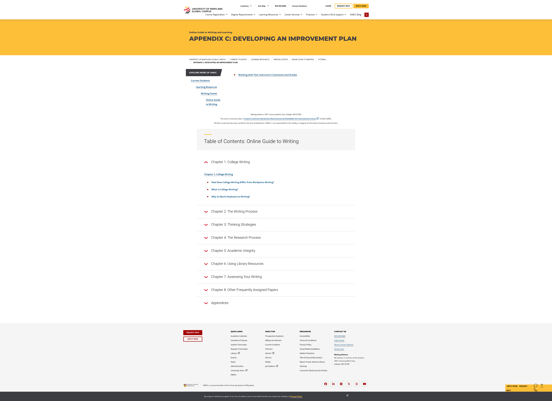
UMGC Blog (355, 14)
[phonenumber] (535, 390)
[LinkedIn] (334, 383)
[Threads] (357, 383)
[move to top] (542, 386)
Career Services (292, 14)
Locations (244, 6)
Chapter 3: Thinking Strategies (233, 225)
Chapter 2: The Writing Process (234, 211)
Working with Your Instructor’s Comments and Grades (267, 74)
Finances (310, 14)
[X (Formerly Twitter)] (349, 383)
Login (328, 6)
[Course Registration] (226, 16)
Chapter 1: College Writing (230, 162)
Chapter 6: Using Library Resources (237, 264)
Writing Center (209, 93)
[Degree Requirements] (254, 16)
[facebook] (326, 383)
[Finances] (316, 16)
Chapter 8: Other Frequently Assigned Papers (244, 290)
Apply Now (512, 386)
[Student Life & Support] (345, 16)
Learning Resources (268, 14)
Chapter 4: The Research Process (236, 238)
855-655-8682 (280, 6)
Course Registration (215, 14)
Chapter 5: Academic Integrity (233, 251)
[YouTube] (365, 383)
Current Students (299, 6)
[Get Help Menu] (268, 6)
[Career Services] (301, 16)
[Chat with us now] (535, 386)
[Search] (366, 15)
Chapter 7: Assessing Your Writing (236, 277)
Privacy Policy (296, 396)
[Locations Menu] (251, 6)
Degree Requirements (242, 14)
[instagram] (341, 383)
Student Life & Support (332, 14)
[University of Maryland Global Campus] (203, 10)
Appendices (219, 303)
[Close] (347, 396)
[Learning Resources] (280, 16)
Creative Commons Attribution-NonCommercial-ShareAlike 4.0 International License (280, 119)
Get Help (262, 6)
